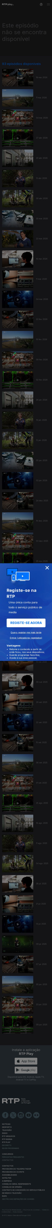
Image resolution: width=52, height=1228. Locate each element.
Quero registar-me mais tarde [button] (26, 632)
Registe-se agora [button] (26, 623)
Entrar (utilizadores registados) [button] (26, 637)
